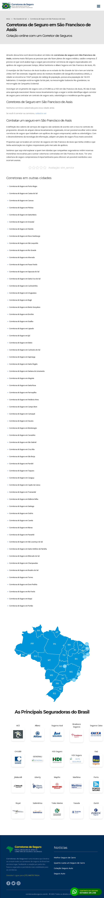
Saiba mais (52, 463)
